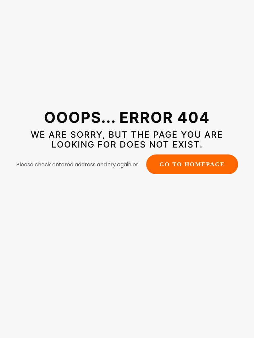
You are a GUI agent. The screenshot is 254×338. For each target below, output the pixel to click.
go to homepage (192, 164)
